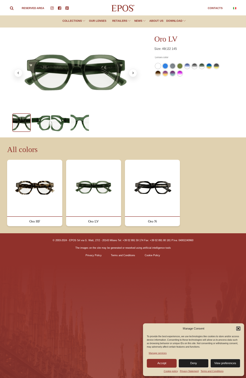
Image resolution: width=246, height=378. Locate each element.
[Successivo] (133, 73)
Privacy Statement (189, 371)
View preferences (225, 363)
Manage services (158, 353)
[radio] (158, 66)
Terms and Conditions (212, 371)
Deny (193, 363)
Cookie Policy (152, 255)
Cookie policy (171, 371)
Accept (161, 363)
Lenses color (161, 57)
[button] (238, 328)
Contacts (215, 8)
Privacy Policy (94, 255)
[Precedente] (18, 73)
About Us (156, 20)
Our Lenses (97, 20)
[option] (21, 122)
